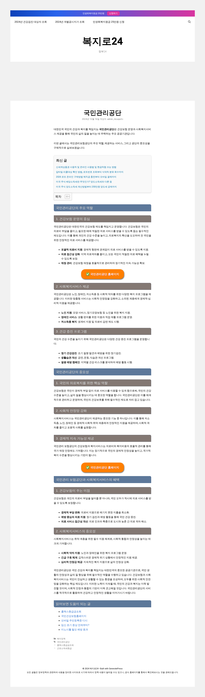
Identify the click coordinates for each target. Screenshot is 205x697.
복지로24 (102, 41)
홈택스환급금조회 (71, 611)
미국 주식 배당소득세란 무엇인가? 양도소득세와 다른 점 (84, 181)
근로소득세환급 (64, 648)
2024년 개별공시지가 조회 (70, 21)
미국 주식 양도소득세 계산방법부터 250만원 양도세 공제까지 (86, 186)
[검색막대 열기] (189, 22)
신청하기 (113, 13)
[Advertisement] (102, 81)
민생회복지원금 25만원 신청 (108, 21)
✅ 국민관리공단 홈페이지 (102, 274)
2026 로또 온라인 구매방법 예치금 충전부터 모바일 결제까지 (86, 177)
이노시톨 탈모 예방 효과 (74, 629)
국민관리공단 (63, 642)
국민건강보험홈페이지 (73, 616)
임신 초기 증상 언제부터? (75, 625)
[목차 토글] (66, 196)
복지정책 (61, 639)
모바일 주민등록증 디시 (74, 620)
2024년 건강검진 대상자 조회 (31, 21)
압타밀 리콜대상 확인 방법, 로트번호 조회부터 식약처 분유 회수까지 (89, 172)
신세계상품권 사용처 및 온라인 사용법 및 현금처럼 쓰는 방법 (86, 167)
